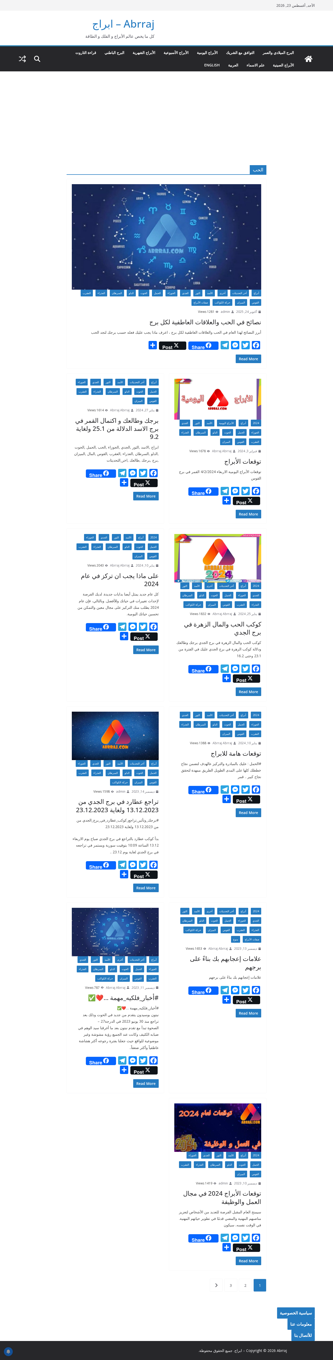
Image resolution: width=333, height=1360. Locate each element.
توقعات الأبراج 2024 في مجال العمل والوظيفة (222, 1197)
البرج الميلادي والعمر (278, 52)
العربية (233, 65)
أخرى (223, 293)
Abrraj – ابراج (123, 23)
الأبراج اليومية (207, 52)
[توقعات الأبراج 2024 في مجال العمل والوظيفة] (217, 1127)
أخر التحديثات (239, 293)
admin (225, 311)
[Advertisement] (166, 110)
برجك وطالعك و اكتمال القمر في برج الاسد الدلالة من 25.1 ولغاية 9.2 (117, 428)
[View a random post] (22, 59)
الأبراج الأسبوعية (176, 52)
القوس (255, 302)
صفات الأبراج (201, 302)
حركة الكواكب (222, 302)
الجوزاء (171, 293)
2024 (256, 423)
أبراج (256, 293)
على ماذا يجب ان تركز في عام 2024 (120, 579)
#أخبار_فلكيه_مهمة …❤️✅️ (123, 997)
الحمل (157, 293)
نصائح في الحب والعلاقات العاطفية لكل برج (205, 322)
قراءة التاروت (85, 52)
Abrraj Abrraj (222, 451)
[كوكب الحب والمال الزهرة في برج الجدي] (217, 558)
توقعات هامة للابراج (236, 753)
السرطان (117, 293)
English (212, 65)
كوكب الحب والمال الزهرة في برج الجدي (222, 628)
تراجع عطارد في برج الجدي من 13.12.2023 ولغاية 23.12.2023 (117, 805)
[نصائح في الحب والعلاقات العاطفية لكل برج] (166, 237)
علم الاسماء (256, 65)
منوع (235, 939)
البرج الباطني (114, 52)
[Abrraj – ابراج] (308, 59)
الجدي (185, 293)
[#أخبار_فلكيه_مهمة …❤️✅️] (115, 932)
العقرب (87, 293)
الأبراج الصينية (283, 65)
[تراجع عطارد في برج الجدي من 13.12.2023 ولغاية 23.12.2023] (115, 736)
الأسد (210, 293)
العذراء (101, 293)
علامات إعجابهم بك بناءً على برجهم (225, 962)
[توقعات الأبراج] (217, 399)
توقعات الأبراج (242, 461)
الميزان (241, 302)
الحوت (143, 293)
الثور (197, 293)
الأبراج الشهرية (144, 52)
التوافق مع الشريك (240, 52)
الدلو (131, 293)
